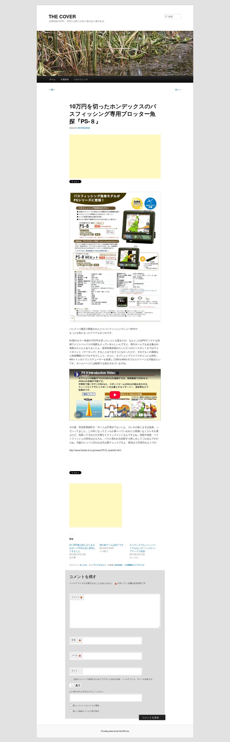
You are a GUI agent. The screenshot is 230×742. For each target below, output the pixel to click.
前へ (52, 89)
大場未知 (65, 79)
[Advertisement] (115, 156)
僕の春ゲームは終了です (112, 544)
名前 (76, 639)
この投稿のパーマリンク (134, 564)
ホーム (52, 79)
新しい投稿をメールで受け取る (86, 711)
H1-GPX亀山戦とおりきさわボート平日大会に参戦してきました (82, 548)
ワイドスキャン (99, 564)
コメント (77, 596)
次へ (178, 89)
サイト (75, 670)
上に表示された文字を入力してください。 (87, 691)
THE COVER (62, 16)
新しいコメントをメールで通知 (86, 705)
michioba (118, 564)
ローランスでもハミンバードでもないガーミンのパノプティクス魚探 (143, 548)
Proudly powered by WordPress (115, 731)
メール (76, 655)
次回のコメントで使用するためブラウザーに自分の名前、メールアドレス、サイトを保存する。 (113, 679)
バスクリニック (81, 79)
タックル (83, 564)
